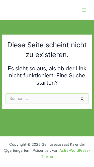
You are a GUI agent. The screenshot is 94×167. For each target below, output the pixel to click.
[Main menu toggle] (84, 10)
